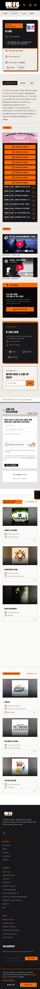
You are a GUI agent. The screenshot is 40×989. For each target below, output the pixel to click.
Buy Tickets (9, 712)
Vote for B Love (20, 309)
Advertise (7, 882)
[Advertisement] (20, 642)
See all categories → (22, 313)
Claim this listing (18, 399)
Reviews (6, 852)
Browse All (32, 673)
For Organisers (9, 890)
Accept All (28, 985)
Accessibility (8, 937)
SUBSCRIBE (31, 958)
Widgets (6, 904)
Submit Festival (9, 886)
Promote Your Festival (12, 900)
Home (6, 13)
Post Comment (11, 465)
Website (13, 351)
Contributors (9, 875)
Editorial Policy (10, 934)
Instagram (13, 357)
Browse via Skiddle (20, 146)
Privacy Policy (9, 919)
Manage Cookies (9, 927)
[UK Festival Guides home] (20, 814)
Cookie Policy (8, 923)
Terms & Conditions (11, 930)
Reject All (11, 985)
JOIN (30, 383)
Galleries (7, 856)
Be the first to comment (15, 62)
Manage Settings (8, 980)
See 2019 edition (12, 56)
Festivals (14, 13)
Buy (34, 188)
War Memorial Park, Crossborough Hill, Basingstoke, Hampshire (19, 43)
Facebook (27, 351)
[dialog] (20, 979)
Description (10, 83)
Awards (6, 860)
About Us (6, 872)
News (5, 849)
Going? (11, 67)
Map (32, 83)
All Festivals (31, 502)
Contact (6, 879)
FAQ (4, 907)
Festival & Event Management (15, 897)
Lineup (22, 83)
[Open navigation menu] (35, 5)
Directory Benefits (11, 893)
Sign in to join (33, 413)
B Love (24, 13)
